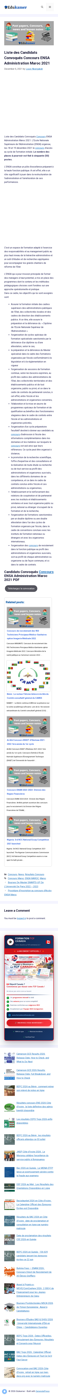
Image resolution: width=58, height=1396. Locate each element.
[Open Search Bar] (42, 7)
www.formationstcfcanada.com (23, 1015)
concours (39, 148)
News (21, 874)
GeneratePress (43, 1391)
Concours (41, 136)
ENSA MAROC (32, 878)
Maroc (43, 878)
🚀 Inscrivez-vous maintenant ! (29, 1023)
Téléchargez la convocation (21, 588)
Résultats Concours (34, 874)
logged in (21, 918)
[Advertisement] (29, 105)
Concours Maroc (16, 878)
